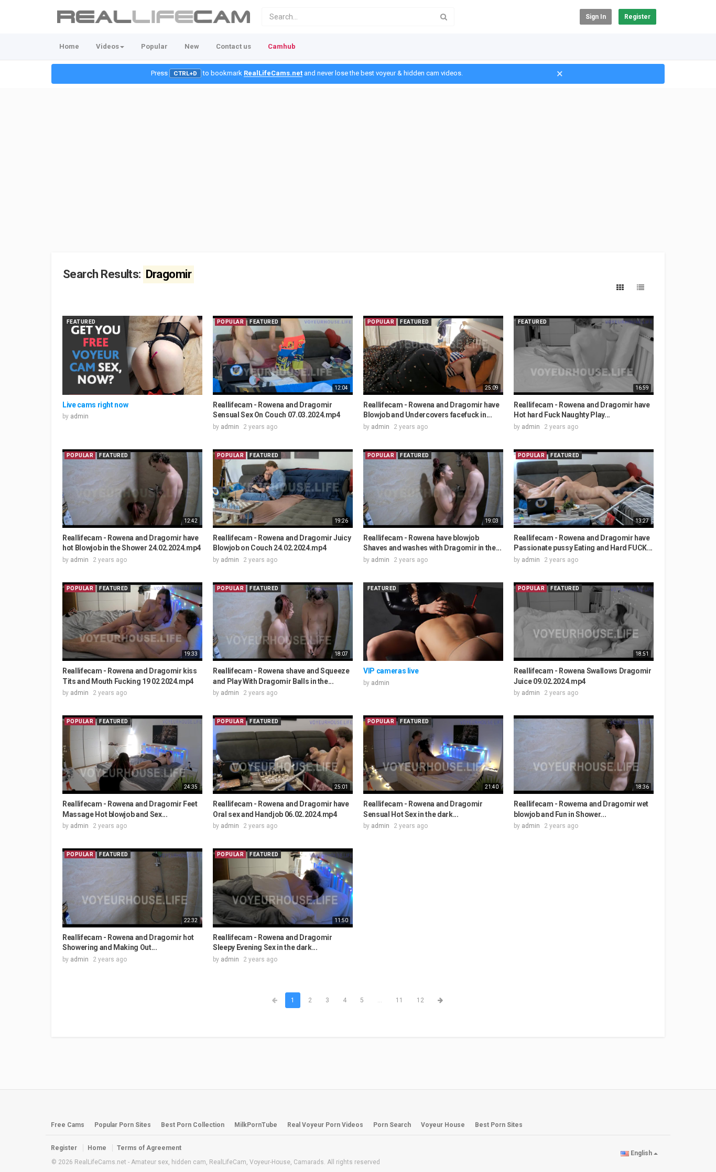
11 (399, 1000)
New (192, 46)
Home (69, 46)
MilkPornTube (255, 1125)
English (641, 1153)
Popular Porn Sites (122, 1125)
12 (420, 1000)
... (379, 1000)
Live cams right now (95, 405)
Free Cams (67, 1125)
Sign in (595, 16)
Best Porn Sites (499, 1125)
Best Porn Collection (192, 1125)
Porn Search (392, 1125)
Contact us (233, 46)
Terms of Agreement (149, 1148)
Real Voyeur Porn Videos (326, 1125)
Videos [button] (107, 46)
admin (79, 416)
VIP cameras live (390, 671)
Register (637, 16)
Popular (154, 46)
